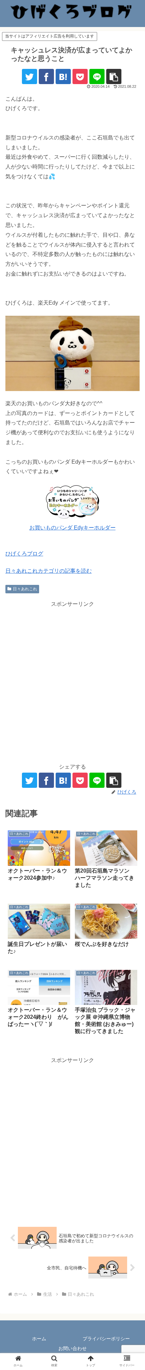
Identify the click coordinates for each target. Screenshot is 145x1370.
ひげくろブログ (24, 554)
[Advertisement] (72, 681)
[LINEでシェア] (97, 76)
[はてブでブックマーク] (63, 76)
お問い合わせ (72, 1348)
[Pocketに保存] (80, 76)
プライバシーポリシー (106, 1338)
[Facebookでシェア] (46, 76)
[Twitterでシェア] (29, 76)
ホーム (39, 1338)
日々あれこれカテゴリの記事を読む (48, 571)
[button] (113, 76)
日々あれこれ (25, 589)
